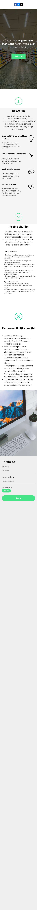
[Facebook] (15, 4)
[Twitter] (21, 4)
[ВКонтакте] (18, 4)
